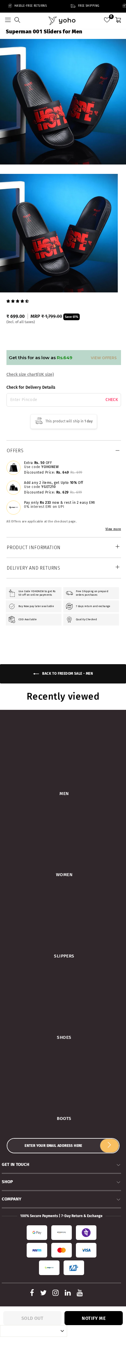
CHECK (111, 400)
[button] (18, 301)
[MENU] (8, 20)
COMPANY (11, 1199)
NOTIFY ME (93, 1318)
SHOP (7, 1181)
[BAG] (118, 21)
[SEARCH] (17, 21)
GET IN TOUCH (15, 1164)
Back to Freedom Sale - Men (67, 673)
